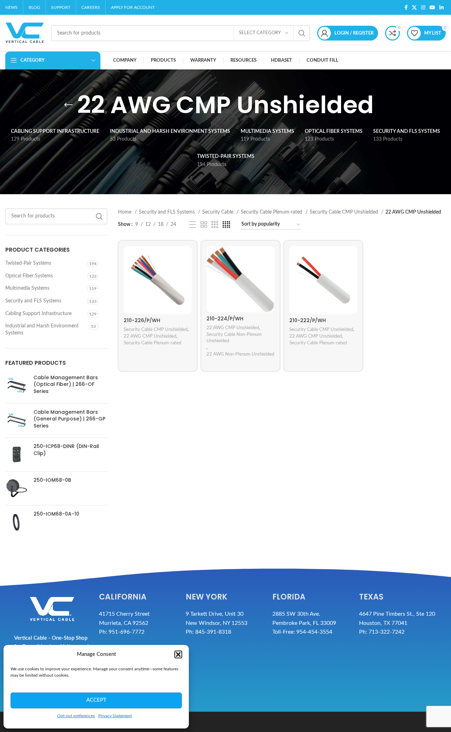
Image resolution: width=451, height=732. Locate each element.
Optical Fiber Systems (29, 275)
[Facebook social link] (406, 7)
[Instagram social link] (423, 7)
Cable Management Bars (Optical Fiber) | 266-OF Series (65, 384)
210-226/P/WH (142, 320)
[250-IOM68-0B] (16, 488)
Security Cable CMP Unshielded (344, 212)
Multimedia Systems (27, 288)
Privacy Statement (115, 716)
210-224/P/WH (224, 318)
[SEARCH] (302, 33)
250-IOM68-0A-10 (56, 514)
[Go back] (68, 105)
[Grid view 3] (214, 224)
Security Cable (218, 212)
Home (125, 212)
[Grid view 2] (203, 224)
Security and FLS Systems (33, 301)
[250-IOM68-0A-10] (16, 522)
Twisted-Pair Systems (28, 263)
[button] (178, 654)
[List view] (192, 224)
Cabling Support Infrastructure (38, 313)
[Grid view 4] (226, 224)
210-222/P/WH (307, 320)
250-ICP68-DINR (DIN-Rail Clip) (66, 450)
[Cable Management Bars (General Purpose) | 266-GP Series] (16, 420)
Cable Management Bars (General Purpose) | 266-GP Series (69, 419)
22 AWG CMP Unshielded (150, 336)
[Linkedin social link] (441, 7)
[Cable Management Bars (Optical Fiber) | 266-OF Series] (16, 386)
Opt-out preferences (76, 716)
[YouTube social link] (432, 7)
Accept (96, 700)
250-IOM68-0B (52, 480)
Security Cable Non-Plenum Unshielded (234, 338)
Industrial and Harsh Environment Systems (42, 330)
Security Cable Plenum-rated (272, 212)
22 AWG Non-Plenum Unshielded (240, 354)
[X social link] (414, 7)
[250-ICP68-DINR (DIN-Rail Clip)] (16, 454)
